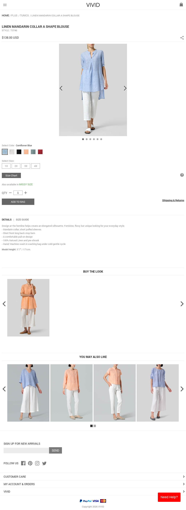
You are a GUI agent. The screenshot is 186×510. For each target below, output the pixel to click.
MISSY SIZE (26, 184)
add (25, 193)
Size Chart (11, 175)
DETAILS (7, 219)
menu (5, 5)
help (182, 175)
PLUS (14, 15)
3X (25, 166)
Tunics (24, 15)
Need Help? (169, 497)
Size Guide (22, 219)
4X (35, 166)
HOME (5, 15)
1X (6, 166)
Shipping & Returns (173, 200)
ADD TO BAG (18, 201)
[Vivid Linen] (93, 6)
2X (16, 166)
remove (10, 193)
